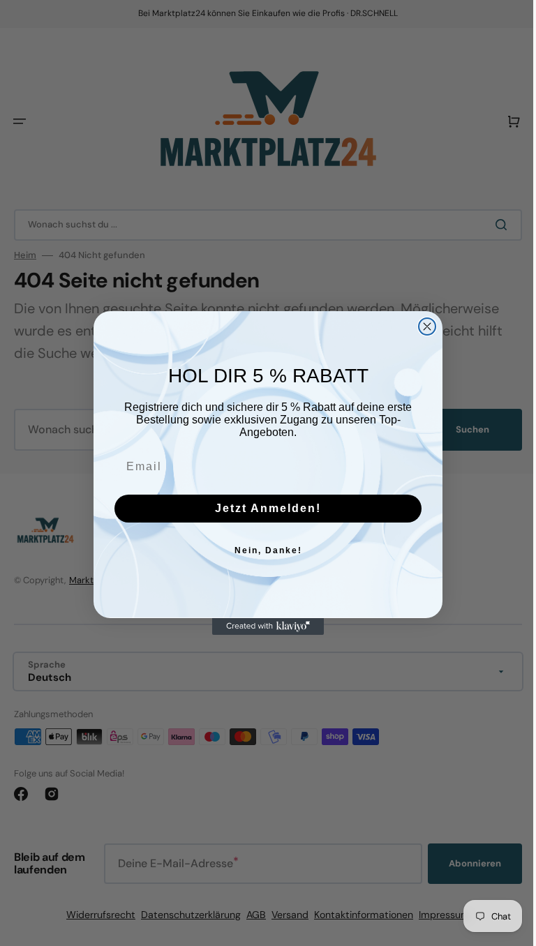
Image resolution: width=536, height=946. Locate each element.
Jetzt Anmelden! (263, 508)
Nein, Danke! (263, 550)
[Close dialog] (422, 326)
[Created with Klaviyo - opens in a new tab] (263, 626)
